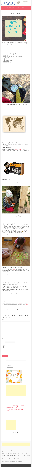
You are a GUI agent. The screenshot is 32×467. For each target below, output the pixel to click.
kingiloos (3, 453)
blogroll (17, 450)
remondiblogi (4, 461)
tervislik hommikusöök (19, 461)
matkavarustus (13, 106)
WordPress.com (23, 465)
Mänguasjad (9, 309)
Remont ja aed (18, 9)
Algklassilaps (5, 309)
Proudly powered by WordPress (11, 465)
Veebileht (3, 343)
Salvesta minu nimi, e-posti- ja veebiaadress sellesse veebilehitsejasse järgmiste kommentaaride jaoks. (4, 349)
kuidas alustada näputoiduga (12, 453)
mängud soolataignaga (25, 458)
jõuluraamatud (16, 451)
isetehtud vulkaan (14, 151)
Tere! (10, 7)
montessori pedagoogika (11, 458)
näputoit (13, 459)
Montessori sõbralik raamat (18, 458)
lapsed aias (20, 453)
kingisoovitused (20, 309)
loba (29, 455)
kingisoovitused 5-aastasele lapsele (19, 43)
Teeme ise (23, 7)
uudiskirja (19, 303)
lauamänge (13, 269)
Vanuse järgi (18, 7)
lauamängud (16, 455)
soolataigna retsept (8, 461)
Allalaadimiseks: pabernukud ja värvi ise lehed (13, 403)
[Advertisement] (16, 390)
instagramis (26, 304)
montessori (23, 457)
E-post (3, 340)
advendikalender (5, 450)
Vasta (28, 317)
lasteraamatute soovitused (8, 455)
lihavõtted (18, 455)
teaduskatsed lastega (15, 461)
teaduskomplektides (18, 149)
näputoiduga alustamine (8, 459)
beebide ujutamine (15, 450)
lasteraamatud (24, 453)
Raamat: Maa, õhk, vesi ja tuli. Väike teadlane (24, 312)
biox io (7, 403)
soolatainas (11, 461)
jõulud (25, 450)
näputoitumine (17, 459)
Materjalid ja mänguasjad (11, 9)
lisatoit (28, 455)
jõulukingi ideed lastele (11, 451)
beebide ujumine (11, 450)
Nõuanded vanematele (13, 309)
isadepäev (23, 450)
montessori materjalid (6, 458)
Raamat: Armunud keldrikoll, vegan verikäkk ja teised (9, 312)
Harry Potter (20, 450)
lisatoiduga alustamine (23, 455)
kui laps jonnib (17, 453)
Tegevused (13, 7)
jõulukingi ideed (5, 451)
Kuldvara (23, 9)
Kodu (7, 7)
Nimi (3, 338)
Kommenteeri (3, 328)
